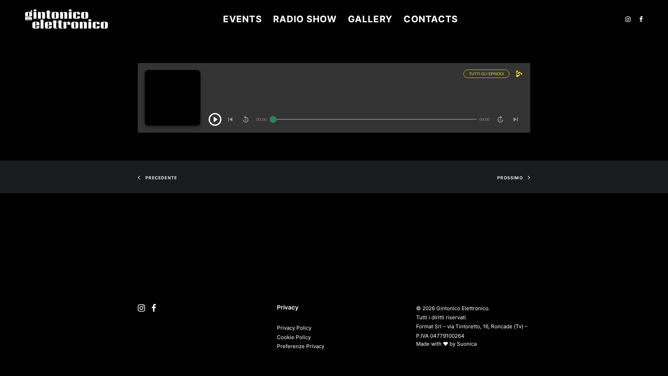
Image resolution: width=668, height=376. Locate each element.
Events (242, 19)
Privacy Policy (294, 327)
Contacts (431, 19)
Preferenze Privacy (300, 346)
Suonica (467, 343)
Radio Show (305, 19)
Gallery (370, 19)
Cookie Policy (294, 337)
